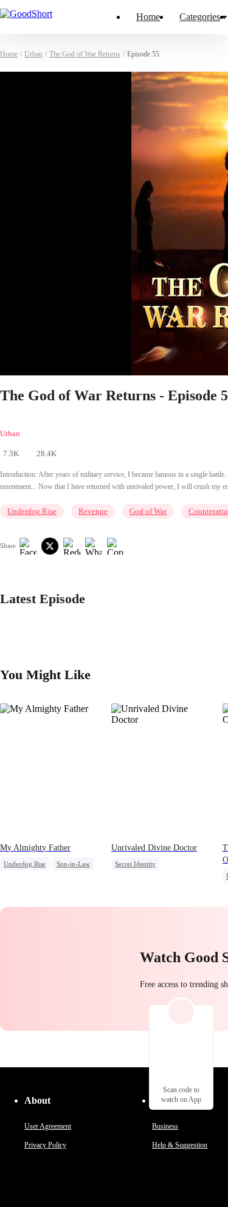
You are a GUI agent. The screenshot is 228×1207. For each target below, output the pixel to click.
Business (165, 1126)
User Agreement (47, 1126)
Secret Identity (135, 863)
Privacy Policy (45, 1145)
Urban (33, 54)
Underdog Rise (32, 511)
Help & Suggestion (179, 1145)
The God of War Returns (84, 54)
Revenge (93, 511)
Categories (199, 17)
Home (148, 17)
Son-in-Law (73, 863)
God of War (148, 511)
